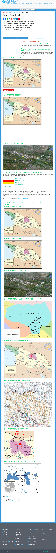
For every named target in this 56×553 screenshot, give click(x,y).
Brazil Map (24, 544)
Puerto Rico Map (32, 538)
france (27, 3)
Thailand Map (31, 525)
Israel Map (18, 528)
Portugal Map (18, 541)
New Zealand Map (5, 525)
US (11, 3)
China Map (31, 528)
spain (40, 3)
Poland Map (18, 535)
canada (22, 3)
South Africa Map (6, 528)
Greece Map (18, 544)
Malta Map (31, 529)
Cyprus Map (37, 531)
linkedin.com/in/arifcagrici (18, 500)
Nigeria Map (37, 528)
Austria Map (17, 525)
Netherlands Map (32, 533)
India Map (12, 532)
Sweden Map (5, 541)
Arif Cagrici (9, 496)
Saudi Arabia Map (19, 531)
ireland (50, 3)
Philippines (5, 534)
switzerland (45, 3)
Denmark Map (5, 544)
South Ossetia (22, 198)
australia (15, 3)
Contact (43, 525)
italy (36, 3)
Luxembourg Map (32, 541)
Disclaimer (44, 539)
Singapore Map (6, 531)
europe (16, 12)
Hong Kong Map (19, 529)
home (8, 12)
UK (19, 3)
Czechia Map (18, 534)
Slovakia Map (32, 536)
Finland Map (11, 541)
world (8, 3)
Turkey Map (17, 538)
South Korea (31, 531)
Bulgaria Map (5, 532)
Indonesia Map (32, 544)
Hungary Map (37, 529)
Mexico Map (5, 529)
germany (32, 3)
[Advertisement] (44, 28)
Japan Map (18, 532)
